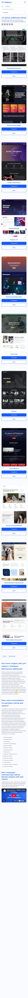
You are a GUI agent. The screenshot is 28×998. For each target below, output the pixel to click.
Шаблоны (7, 6)
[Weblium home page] (2, 6)
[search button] (3, 9)
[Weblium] (7, 2)
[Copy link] (2, 24)
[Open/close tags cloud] (25, 656)
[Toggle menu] (25, 2)
